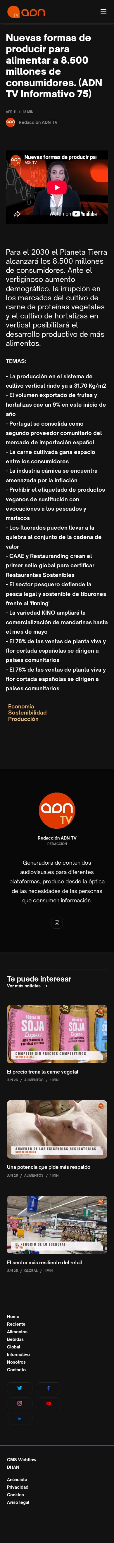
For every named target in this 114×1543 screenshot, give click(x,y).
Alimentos (17, 1332)
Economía (21, 706)
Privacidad (17, 1487)
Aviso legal (18, 1502)
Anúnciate (17, 1480)
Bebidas (15, 1339)
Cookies (15, 1495)
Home (13, 1317)
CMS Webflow (22, 1460)
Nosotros (16, 1362)
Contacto (16, 1370)
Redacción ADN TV (57, 838)
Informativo (18, 1355)
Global (13, 1347)
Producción (23, 719)
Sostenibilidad (27, 713)
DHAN (13, 1467)
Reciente (16, 1324)
